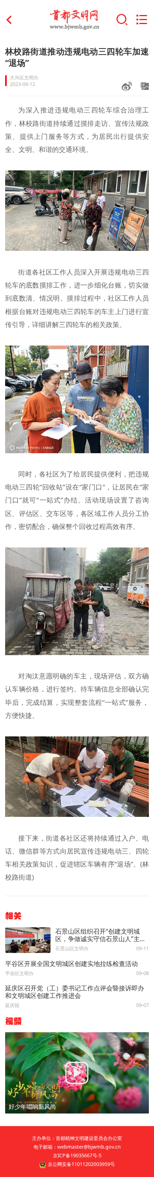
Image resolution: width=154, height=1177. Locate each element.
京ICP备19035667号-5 (77, 1155)
